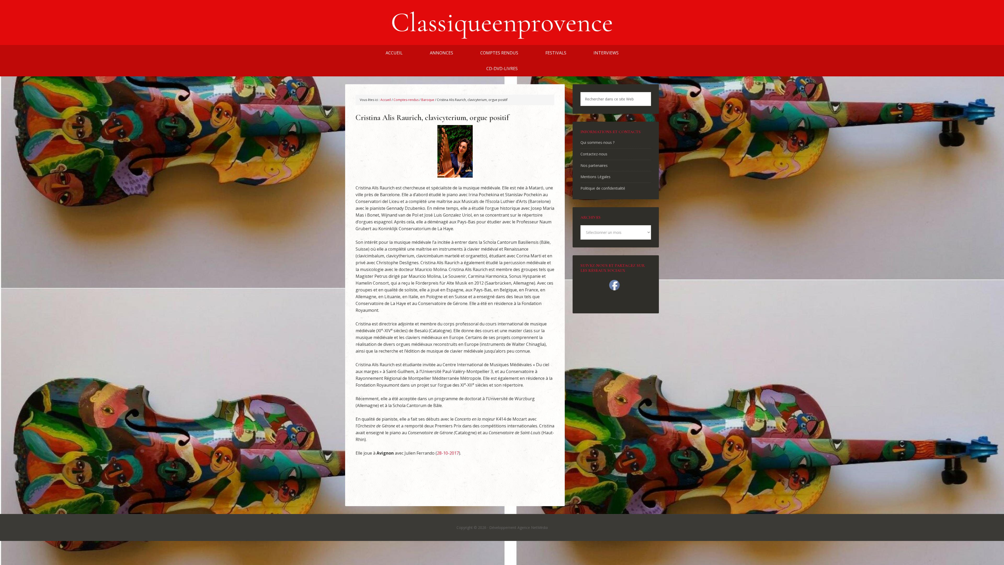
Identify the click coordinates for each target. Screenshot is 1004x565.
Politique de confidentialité (602, 188)
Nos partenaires (594, 165)
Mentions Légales (595, 176)
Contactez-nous (593, 153)
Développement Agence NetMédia (518, 527)
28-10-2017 (448, 453)
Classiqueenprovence (502, 22)
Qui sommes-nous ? (597, 142)
